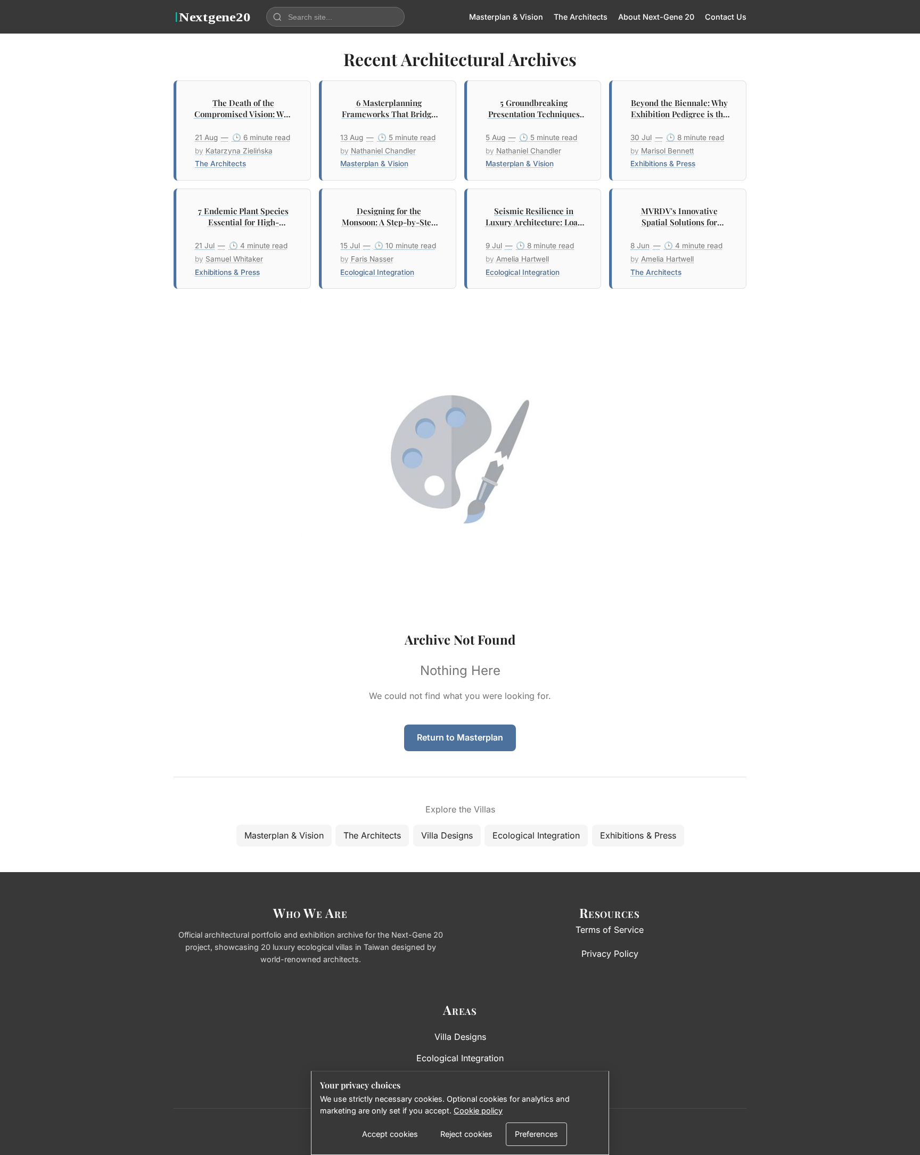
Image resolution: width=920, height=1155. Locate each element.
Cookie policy (478, 1110)
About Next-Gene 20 (656, 16)
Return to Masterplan (460, 737)
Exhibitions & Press (638, 835)
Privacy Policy (609, 953)
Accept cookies (390, 1133)
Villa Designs (447, 835)
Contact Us (725, 16)
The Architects (580, 16)
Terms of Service (610, 929)
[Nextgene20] (213, 17)
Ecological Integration (536, 835)
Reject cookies (466, 1133)
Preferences (536, 1133)
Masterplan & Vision (506, 16)
